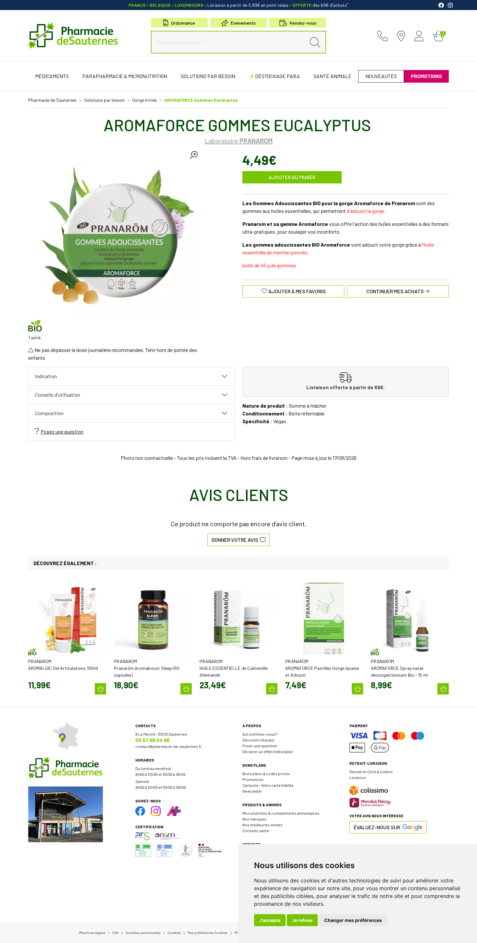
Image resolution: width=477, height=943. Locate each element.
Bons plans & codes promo (266, 773)
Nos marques (254, 819)
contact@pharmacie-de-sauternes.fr (168, 746)
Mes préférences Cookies (207, 932)
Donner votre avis (236, 540)
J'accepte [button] (269, 920)
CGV (115, 932)
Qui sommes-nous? (259, 734)
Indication (46, 376)
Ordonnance (183, 23)
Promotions (252, 779)
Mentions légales (92, 932)
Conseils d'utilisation (57, 394)
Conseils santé (255, 830)
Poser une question (259, 745)
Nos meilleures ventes (262, 824)
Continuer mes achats (395, 291)
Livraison (357, 777)
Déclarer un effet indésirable (267, 751)
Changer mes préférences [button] (353, 920)
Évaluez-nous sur (377, 827)
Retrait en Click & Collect (371, 771)
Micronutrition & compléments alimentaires (281, 813)
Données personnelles (143, 932)
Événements (243, 23)
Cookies (174, 932)
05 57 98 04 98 (152, 740)
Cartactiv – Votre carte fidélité (268, 785)
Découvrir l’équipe (258, 740)
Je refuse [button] (302, 920)
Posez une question (62, 431)
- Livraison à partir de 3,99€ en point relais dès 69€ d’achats (238, 5)
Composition (49, 413)
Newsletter (252, 791)
